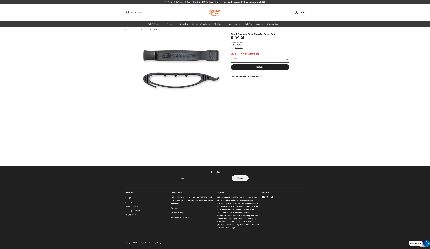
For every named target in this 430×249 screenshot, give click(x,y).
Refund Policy (130, 214)
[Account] (296, 12)
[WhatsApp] (271, 197)
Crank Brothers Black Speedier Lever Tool (144, 30)
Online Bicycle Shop (142, 243)
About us (128, 202)
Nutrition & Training (200, 24)
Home (127, 30)
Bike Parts (218, 24)
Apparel (183, 24)
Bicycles (170, 24)
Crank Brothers (237, 45)
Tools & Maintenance (253, 24)
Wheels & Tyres (273, 24)
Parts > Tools (239, 48)
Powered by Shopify (155, 243)
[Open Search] (127, 12)
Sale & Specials (154, 24)
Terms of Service (131, 206)
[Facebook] (263, 197)
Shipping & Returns (133, 210)
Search (128, 197)
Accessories (234, 24)
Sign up (240, 178)
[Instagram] (267, 197)
